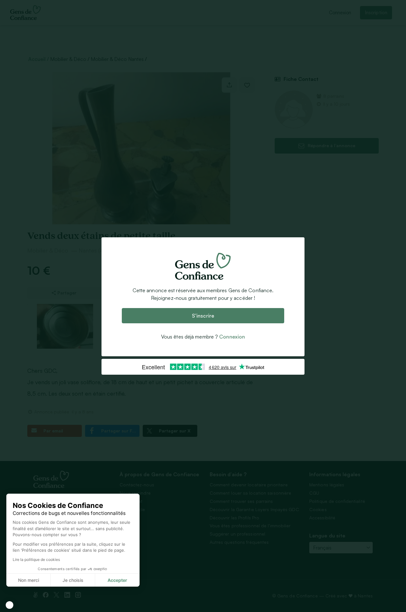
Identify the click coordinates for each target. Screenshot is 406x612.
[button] (9, 605)
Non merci (28, 580)
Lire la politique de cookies (36, 559)
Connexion (232, 336)
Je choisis (72, 580)
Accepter (117, 580)
